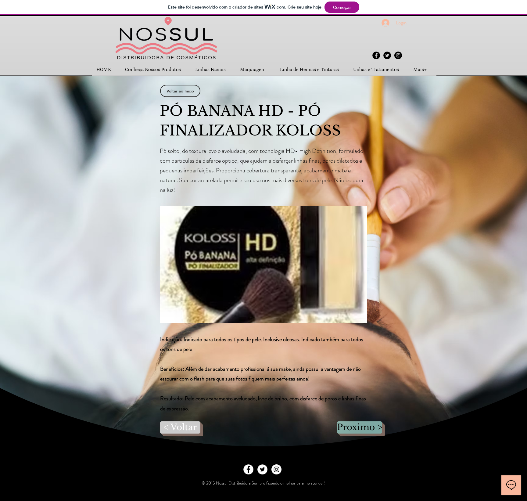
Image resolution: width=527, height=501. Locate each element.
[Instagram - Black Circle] (398, 55)
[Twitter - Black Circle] (387, 55)
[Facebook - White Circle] (248, 469)
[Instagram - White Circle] (276, 469)
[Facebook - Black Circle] (376, 55)
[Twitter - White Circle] (262, 469)
